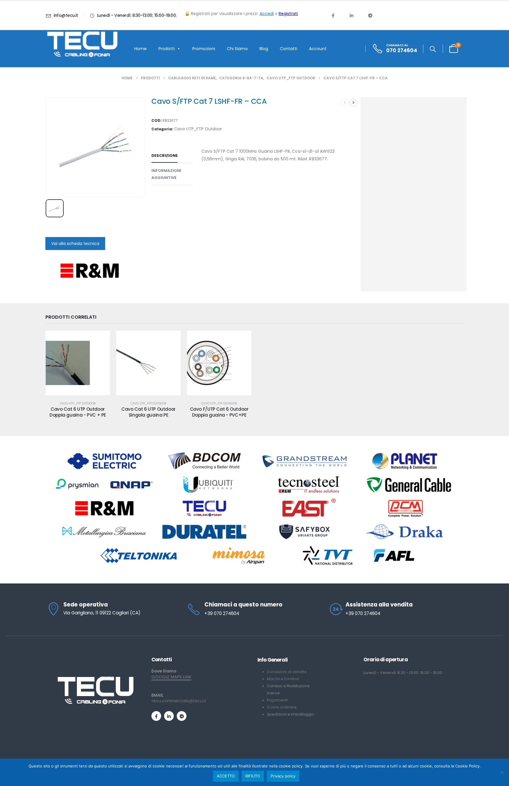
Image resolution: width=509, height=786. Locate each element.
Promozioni (203, 49)
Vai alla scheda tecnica (75, 243)
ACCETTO (226, 776)
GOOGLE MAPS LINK (171, 677)
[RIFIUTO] (502, 772)
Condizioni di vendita (287, 671)
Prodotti (166, 49)
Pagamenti (277, 700)
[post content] (78, 363)
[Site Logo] (82, 44)
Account (318, 49)
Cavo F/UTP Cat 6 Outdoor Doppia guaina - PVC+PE (219, 412)
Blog (264, 49)
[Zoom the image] (95, 678)
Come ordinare (282, 707)
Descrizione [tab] (164, 155)
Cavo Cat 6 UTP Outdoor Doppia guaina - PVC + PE (77, 412)
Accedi (267, 14)
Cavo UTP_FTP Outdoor (198, 129)
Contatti (288, 49)
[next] (353, 102)
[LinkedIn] (351, 15)
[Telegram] (370, 15)
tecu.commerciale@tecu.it (178, 701)
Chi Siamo (237, 49)
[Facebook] (332, 15)
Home (140, 49)
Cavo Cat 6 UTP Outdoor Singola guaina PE (148, 412)
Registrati (288, 14)
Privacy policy (283, 776)
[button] (433, 49)
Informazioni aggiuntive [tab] (166, 174)
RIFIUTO (252, 776)
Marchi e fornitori (283, 678)
